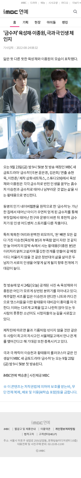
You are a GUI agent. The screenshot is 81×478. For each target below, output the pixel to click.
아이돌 (51, 22)
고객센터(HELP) (48, 434)
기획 (25, 22)
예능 (42, 3)
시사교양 (53, 3)
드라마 (33, 3)
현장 (37, 22)
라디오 (64, 3)
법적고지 (29, 434)
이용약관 (45, 429)
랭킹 (65, 22)
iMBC (24, 3)
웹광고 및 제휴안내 (25, 429)
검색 (76, 12)
